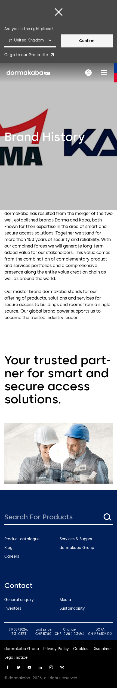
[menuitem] (28, 72)
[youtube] (29, 667)
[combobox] (30, 40)
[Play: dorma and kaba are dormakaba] (58, 453)
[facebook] (8, 667)
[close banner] (58, 12)
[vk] (62, 667)
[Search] (107, 517)
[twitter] (18, 667)
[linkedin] (40, 667)
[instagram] (51, 667)
